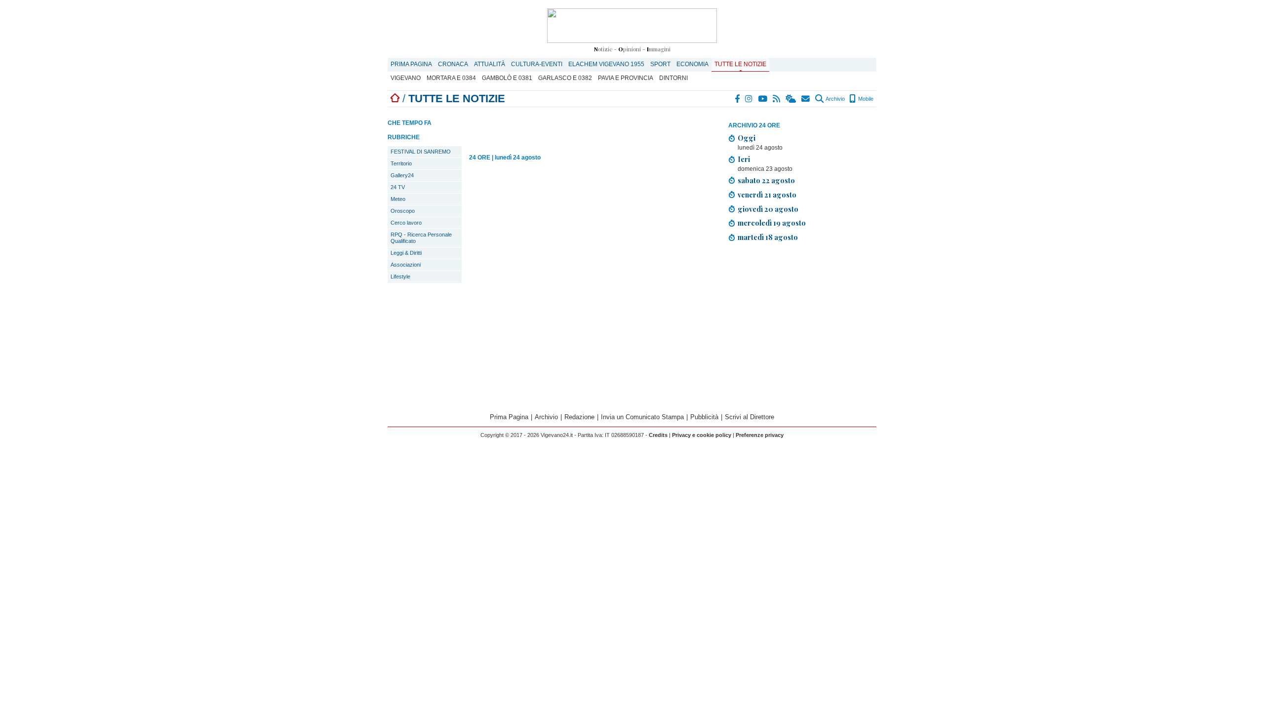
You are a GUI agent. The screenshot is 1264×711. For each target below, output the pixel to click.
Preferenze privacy (760, 435)
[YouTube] (763, 99)
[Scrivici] (806, 99)
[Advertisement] (802, 329)
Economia (692, 64)
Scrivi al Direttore (749, 417)
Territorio (401, 163)
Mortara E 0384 (451, 78)
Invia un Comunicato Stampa (642, 417)
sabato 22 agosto (766, 180)
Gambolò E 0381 (507, 78)
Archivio (835, 99)
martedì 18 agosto (768, 237)
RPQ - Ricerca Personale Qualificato (421, 238)
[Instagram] (749, 99)
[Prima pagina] (395, 98)
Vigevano (406, 78)
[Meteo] (791, 99)
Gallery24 (402, 175)
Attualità (489, 64)
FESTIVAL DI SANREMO (421, 152)
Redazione (579, 417)
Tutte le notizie (740, 64)
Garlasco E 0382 (565, 78)
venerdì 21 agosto (767, 194)
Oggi (746, 138)
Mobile (865, 99)
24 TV (398, 187)
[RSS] (777, 99)
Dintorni (673, 78)
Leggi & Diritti (406, 253)
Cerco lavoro (406, 223)
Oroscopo (403, 211)
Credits (658, 435)
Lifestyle (400, 276)
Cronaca (453, 64)
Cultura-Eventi (536, 64)
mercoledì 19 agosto (772, 223)
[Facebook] (738, 99)
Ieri (744, 159)
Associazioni (406, 265)
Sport (660, 64)
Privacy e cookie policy (701, 435)
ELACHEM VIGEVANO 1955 (606, 64)
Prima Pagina (411, 64)
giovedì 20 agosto (768, 209)
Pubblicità (704, 417)
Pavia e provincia (625, 78)
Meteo (398, 199)
